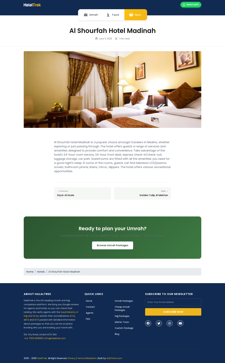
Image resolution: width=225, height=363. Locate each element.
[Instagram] (170, 323)
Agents (89, 312)
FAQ (88, 318)
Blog (117, 334)
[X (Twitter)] (159, 323)
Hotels (41, 271)
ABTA (26, 319)
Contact (90, 306)
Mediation (91, 358)
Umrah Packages (124, 300)
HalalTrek (42, 358)
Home (29, 271)
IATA (36, 319)
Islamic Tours (122, 322)
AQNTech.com (114, 358)
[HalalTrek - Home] (32, 4)
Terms (80, 358)
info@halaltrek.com (55, 338)
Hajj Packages (122, 316)
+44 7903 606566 (33, 338)
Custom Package (124, 328)
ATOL (72, 315)
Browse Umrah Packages (112, 245)
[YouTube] (180, 323)
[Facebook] (148, 323)
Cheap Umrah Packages (122, 308)
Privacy (71, 358)
